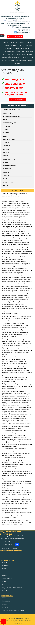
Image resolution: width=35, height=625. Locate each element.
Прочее (5, 162)
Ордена (6, 156)
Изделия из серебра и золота (12, 588)
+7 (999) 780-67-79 (23, 32)
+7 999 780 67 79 (9, 541)
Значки (5, 120)
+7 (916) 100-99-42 (23, 30)
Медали (6, 143)
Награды (6, 152)
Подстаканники (9, 159)
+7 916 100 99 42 (11, 544)
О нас (4, 598)
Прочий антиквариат (11, 165)
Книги (5, 136)
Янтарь (5, 185)
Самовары (7, 169)
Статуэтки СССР (7, 578)
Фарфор (6, 175)
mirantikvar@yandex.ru (9, 548)
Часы (5, 179)
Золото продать (9, 123)
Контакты (5, 607)
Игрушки (6, 126)
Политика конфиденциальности (13, 610)
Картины (6, 133)
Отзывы (4, 604)
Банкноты (7, 113)
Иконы (5, 129)
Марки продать (9, 139)
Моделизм (7, 146)
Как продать (6, 601)
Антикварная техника (11, 110)
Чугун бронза (8, 182)
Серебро (6, 172)
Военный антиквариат (12, 116)
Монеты (6, 149)
